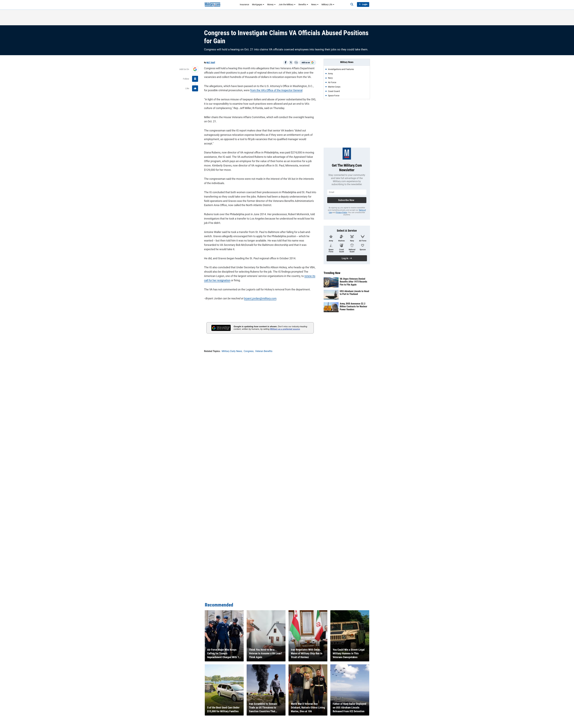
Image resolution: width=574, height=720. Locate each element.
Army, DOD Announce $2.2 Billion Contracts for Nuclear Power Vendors (353, 306)
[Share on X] (290, 62)
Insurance (244, 4)
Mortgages (257, 4)
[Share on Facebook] (285, 62)
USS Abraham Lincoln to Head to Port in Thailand (354, 292)
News (313, 4)
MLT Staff (211, 62)
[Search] (352, 4)
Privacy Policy (341, 212)
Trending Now (332, 272)
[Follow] (195, 79)
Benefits (302, 4)
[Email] (296, 62)
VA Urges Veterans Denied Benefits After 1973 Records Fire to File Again (353, 281)
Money (270, 4)
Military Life (327, 4)
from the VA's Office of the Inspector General (276, 90)
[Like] (195, 88)
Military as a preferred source (285, 329)
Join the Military (286, 4)
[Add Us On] (195, 69)
